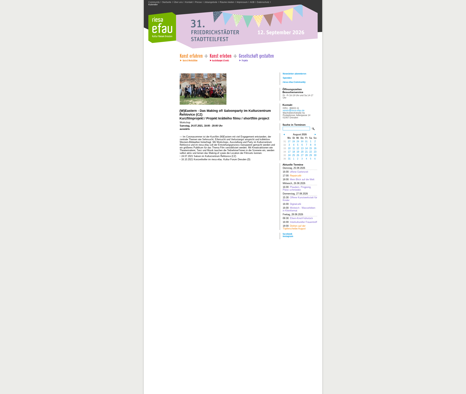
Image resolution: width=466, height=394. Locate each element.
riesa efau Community (294, 82)
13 (302, 148)
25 (293, 155)
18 (293, 151)
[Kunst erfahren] (191, 56)
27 (289, 141)
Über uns (178, 2)
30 (302, 141)
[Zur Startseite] (162, 42)
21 (306, 151)
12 (298, 148)
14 (306, 148)
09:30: (298, 218)
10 (289, 148)
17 (289, 151)
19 (298, 151)
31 (306, 141)
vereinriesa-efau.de (294, 110)
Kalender (153, 4)
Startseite (166, 2)
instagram (288, 236)
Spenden (287, 78)
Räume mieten (227, 2)
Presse (198, 2)
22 (310, 151)
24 (289, 155)
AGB (252, 2)
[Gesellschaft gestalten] (256, 56)
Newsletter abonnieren (294, 73)
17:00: (292, 175)
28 (293, 141)
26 (298, 155)
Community (154, 2)
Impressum (242, 2)
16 (315, 148)
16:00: (295, 171)
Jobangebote (210, 2)
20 (302, 151)
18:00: (298, 179)
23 (315, 151)
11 (294, 148)
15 (310, 148)
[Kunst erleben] (220, 56)
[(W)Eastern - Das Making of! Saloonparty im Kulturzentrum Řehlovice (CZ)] (203, 103)
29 (298, 141)
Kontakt (189, 2)
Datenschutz (263, 2)
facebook (287, 234)
